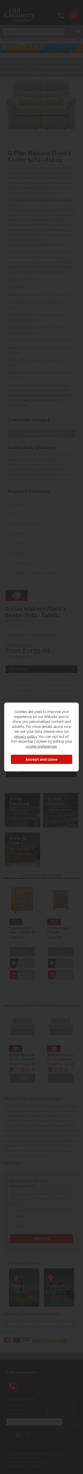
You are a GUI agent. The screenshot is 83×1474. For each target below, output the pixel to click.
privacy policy (25, 736)
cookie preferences (41, 746)
